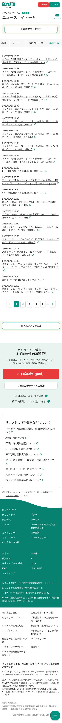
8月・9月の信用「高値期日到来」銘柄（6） (23, 193)
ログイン (54, 4)
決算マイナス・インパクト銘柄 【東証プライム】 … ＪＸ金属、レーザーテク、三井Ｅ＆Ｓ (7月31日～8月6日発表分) (30, 265)
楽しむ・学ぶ (8, 514)
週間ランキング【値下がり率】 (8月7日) (21, 279)
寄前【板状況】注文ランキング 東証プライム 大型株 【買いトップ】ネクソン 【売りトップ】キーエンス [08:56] (30, 182)
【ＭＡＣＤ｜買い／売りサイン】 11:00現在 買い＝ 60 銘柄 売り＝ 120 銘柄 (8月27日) (30, 123)
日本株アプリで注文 (31, 29)
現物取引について (15, 438)
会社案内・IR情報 (10, 542)
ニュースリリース (39, 537)
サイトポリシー (38, 638)
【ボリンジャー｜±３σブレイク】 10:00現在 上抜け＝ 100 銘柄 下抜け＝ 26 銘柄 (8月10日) (30, 241)
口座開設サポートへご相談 (31, 385)
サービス (35, 519)
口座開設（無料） (33, 374)
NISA (33, 563)
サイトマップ (8, 573)
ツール (5, 524)
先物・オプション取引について (22, 474)
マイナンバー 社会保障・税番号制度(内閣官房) (24, 592)
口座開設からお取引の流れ (28, 396)
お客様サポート (9, 532)
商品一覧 (6, 519)
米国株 (34, 553)
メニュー (55, 717)
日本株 (5, 553)
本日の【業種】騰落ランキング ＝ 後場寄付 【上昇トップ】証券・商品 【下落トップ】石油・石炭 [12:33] (29, 160)
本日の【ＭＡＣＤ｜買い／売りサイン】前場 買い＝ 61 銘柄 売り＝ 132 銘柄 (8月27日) (30, 85)
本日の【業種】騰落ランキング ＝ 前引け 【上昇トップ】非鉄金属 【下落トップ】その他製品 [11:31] (30, 98)
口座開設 (43, 4)
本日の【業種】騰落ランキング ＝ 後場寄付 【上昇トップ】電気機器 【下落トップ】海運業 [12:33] (29, 73)
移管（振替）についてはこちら (29, 401)
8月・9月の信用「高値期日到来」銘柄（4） (23, 171)
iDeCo (5, 568)
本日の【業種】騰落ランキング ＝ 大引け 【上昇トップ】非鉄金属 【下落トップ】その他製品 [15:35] (30, 61)
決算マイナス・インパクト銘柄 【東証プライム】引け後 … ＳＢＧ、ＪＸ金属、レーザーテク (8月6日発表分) (30, 290)
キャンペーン (8, 537)
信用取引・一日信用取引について (23, 469)
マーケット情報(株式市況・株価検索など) (44, 526)
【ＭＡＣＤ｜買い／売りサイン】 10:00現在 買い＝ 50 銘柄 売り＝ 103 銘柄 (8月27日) (30, 148)
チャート (17, 43)
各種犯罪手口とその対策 (42, 612)
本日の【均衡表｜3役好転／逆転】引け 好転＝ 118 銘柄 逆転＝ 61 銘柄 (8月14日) (30, 203)
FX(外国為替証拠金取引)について (23, 480)
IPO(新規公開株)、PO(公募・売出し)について (29, 460)
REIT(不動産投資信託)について (22, 454)
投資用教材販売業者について (44, 625)
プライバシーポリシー (12, 646)
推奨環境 (35, 646)
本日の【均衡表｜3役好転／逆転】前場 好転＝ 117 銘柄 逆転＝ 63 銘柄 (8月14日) (30, 216)
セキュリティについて (12, 617)
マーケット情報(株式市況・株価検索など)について (30, 430)
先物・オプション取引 (12, 563)
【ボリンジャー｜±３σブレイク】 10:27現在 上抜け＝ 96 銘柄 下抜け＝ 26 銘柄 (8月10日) (30, 228)
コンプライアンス (10, 630)
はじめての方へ (9, 509)
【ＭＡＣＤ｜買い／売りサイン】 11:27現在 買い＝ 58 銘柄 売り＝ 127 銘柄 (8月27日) (30, 110)
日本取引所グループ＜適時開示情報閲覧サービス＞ (26, 583)
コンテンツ (57, 18)
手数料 (34, 514)
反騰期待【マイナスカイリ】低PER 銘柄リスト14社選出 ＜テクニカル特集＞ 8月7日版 (30, 253)
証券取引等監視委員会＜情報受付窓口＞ (21, 588)
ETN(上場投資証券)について (20, 449)
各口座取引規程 (9, 612)
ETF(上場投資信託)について (20, 443)
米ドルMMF (36, 568)
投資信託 (6, 558)
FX (32, 558)
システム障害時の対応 (12, 625)
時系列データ (36, 43)
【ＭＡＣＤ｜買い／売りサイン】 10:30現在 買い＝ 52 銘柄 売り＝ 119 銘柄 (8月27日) (30, 135)
